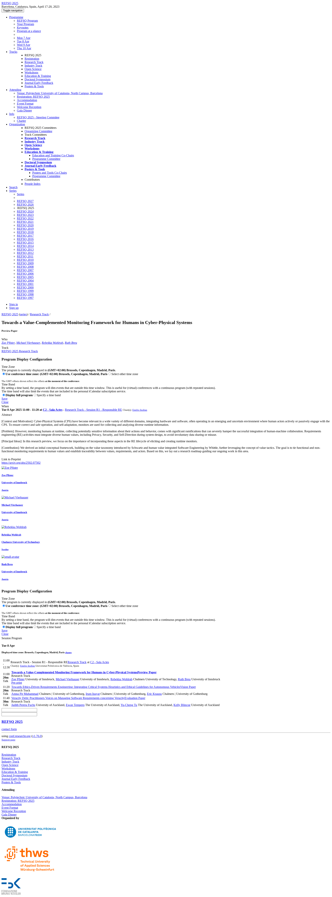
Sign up (14, 307)
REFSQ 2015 (25, 242)
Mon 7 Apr (23, 38)
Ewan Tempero (75, 705)
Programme (16, 17)
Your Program (25, 24)
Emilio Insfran (139, 409)
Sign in (13, 304)
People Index (33, 183)
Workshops (31, 72)
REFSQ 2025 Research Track (20, 351)
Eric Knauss (154, 693)
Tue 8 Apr (23, 41)
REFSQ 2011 (25, 256)
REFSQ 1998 (25, 294)
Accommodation (27, 100)
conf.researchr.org (20, 736)
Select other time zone (124, 374)
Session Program (12, 638)
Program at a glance (29, 31)
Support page (8, 739)
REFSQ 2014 (25, 246)
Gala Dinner (24, 110)
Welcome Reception (29, 107)
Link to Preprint (11, 459)
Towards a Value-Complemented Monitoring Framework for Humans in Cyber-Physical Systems (84, 672)
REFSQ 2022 (25, 218)
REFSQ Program (27, 20)
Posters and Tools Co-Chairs (49, 172)
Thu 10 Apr (24, 48)
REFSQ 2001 (25, 284)
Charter (21, 120)
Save (4, 398)
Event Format (25, 103)
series (23, 314)
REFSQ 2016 (25, 239)
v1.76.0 (37, 736)
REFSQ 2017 (25, 235)
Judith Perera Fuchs (23, 705)
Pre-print (16, 682)
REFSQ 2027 (25, 201)
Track (5, 347)
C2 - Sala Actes (52, 409)
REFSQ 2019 (25, 228)
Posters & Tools (34, 86)
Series (20, 194)
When (5, 406)
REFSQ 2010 (25, 259)
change (68, 652)
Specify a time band (49, 395)
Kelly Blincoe (181, 705)
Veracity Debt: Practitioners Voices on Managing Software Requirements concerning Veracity (78, 698)
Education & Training (38, 76)
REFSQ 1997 (25, 297)
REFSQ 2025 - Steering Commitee (38, 117)
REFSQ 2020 (25, 225)
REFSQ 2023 (25, 215)
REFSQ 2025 (10, 314)
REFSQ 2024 (25, 211)
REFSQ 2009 (25, 263)
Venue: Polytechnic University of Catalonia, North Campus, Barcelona (60, 93)
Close (5, 402)
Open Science (33, 69)
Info (11, 114)
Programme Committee (46, 158)
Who (4, 339)
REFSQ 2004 (25, 280)
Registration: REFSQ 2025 (33, 96)
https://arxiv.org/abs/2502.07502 (21, 462)
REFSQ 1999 (25, 291)
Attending (15, 89)
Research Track (34, 62)
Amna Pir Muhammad (24, 693)
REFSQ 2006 (25, 273)
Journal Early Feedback (39, 82)
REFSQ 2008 (25, 266)
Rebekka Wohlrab (52, 342)
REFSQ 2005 (25, 277)
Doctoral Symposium (37, 79)
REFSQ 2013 (25, 249)
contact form (9, 729)
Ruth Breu (71, 342)
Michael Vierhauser (28, 342)
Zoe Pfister (8, 342)
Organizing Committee (38, 131)
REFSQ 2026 (25, 204)
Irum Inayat (93, 693)
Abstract (7, 414)
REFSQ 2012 (25, 253)
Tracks (13, 51)
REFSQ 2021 (25, 221)
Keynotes (22, 27)
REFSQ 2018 (25, 232)
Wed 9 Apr (23, 44)
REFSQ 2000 (25, 287)
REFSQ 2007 (25, 270)
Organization (17, 124)
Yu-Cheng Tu (129, 705)
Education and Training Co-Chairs (53, 155)
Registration (32, 58)
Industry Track (33, 65)
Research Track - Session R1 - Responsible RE (93, 409)
